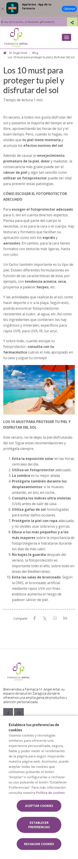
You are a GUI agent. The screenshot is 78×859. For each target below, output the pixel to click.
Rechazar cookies (39, 844)
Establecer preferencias (39, 825)
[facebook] (8, 713)
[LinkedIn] (65, 618)
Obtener (69, 9)
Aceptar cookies (39, 806)
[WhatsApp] (55, 618)
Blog (35, 53)
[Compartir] (72, 22)
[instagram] (19, 713)
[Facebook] (34, 618)
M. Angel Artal (18, 53)
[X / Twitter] (45, 618)
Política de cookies (50, 792)
